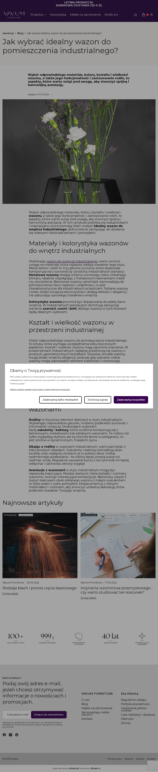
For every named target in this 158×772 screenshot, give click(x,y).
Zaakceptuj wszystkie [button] (131, 399)
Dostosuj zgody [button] (98, 399)
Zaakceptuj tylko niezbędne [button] (60, 399)
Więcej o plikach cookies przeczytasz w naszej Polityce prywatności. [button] (40, 389)
